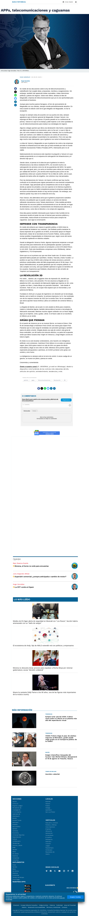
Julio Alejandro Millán (21, 574)
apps (33, 380)
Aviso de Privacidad (70, 905)
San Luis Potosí (50, 812)
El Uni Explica (17, 812)
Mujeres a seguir (18, 805)
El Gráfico (49, 837)
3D (65, 380)
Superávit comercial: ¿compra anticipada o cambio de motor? (40, 577)
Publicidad (59, 905)
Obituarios (49, 831)
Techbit (15, 849)
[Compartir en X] (15, 92)
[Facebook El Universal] (51, 871)
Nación (15, 801)
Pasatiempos (50, 847)
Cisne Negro (16, 879)
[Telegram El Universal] (46, 871)
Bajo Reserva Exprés (20, 563)
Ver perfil (24, 82)
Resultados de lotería (50, 853)
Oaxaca (48, 803)
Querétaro (49, 810)
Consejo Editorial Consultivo (29, 905)
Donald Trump (17, 820)
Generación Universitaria (49, 834)
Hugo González (25, 77)
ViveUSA (48, 843)
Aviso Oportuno (50, 827)
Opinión (17, 559)
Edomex (48, 801)
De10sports (49, 839)
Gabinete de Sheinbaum (16, 815)
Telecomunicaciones (44, 380)
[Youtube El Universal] (59, 871)
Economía (16, 833)
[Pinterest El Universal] (68, 871)
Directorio (16, 905)
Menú (14, 851)
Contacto (64, 907)
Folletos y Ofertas (51, 825)
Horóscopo (49, 850)
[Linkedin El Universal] (72, 871)
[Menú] (76, 2)
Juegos (48, 845)
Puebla (48, 805)
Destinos (15, 855)
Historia (24, 907)
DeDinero (48, 841)
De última (16, 853)
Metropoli (15, 822)
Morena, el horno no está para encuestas (32, 566)
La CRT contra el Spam (24, 587)
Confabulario (16, 841)
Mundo (15, 818)
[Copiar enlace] (15, 101)
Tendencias (16, 843)
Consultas (16, 860)
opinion (26, 380)
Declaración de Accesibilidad (36, 907)
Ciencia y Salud (17, 845)
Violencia (52, 905)
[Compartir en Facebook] (15, 88)
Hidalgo (48, 807)
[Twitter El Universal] (55, 871)
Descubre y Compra (52, 822)
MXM (14, 847)
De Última (16, 871)
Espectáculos (17, 837)
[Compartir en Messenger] (15, 98)
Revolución (57, 380)
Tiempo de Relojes (18, 877)
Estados (15, 824)
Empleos (48, 829)
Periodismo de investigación (17, 809)
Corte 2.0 (15, 803)
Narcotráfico (16, 826)
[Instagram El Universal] (64, 871)
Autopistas (16, 858)
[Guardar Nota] (15, 105)
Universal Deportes (18, 835)
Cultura (15, 839)
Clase (14, 865)
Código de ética (43, 905)
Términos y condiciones (53, 907)
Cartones (15, 830)
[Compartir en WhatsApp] (15, 95)
